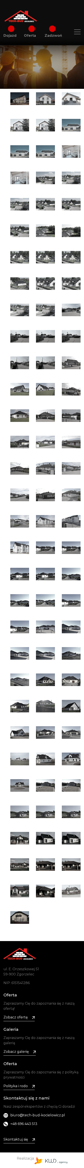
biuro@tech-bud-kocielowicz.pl (37, 1115)
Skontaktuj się (15, 1139)
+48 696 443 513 (23, 1124)
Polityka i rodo (15, 1086)
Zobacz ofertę (15, 1017)
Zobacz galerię (16, 1052)
